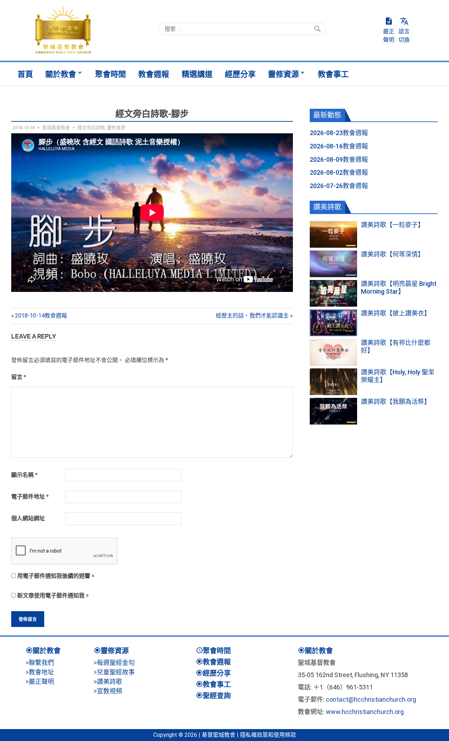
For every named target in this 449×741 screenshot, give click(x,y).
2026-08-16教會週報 (339, 146)
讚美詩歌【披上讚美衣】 (395, 313)
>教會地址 (40, 672)
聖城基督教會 (56, 127)
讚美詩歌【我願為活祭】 (395, 401)
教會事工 (333, 74)
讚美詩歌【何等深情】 (392, 254)
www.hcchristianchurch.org (365, 711)
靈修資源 (283, 74)
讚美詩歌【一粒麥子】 (392, 224)
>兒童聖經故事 (114, 672)
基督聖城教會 (218, 735)
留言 (18, 377)
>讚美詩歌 (108, 681)
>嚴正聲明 (40, 681)
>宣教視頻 (108, 691)
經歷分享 (240, 74)
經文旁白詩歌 (91, 127)
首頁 (25, 74)
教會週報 (153, 74)
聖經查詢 (217, 696)
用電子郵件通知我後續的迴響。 (56, 576)
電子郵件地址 (30, 496)
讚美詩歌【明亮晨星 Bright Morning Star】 (398, 287)
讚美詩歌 (327, 207)
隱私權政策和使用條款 (268, 735)
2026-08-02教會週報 (339, 172)
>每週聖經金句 (114, 662)
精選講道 (197, 74)
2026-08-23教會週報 (339, 132)
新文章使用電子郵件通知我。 (53, 595)
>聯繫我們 (40, 662)
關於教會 (60, 74)
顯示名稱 (24, 475)
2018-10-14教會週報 (41, 315)
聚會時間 (110, 74)
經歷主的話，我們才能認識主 (252, 315)
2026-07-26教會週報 (339, 185)
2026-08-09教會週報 (339, 159)
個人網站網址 (28, 518)
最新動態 (327, 115)
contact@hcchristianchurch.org (371, 699)
